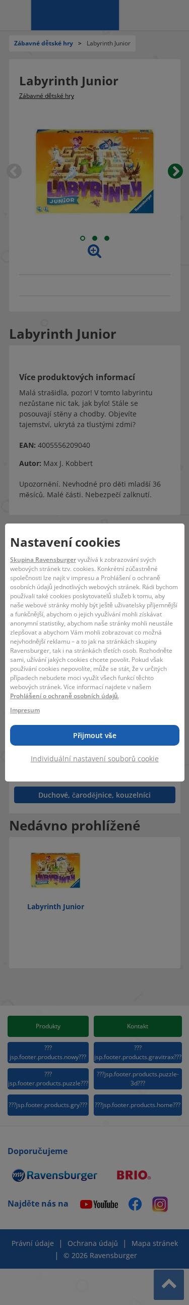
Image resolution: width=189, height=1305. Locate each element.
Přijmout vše (94, 735)
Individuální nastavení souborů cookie (95, 758)
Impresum (25, 710)
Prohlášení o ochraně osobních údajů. (64, 696)
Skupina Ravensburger (43, 559)
